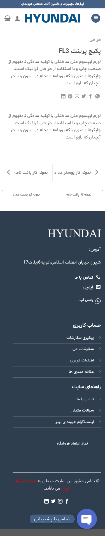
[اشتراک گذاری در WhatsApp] (97, 96)
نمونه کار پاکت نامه (30, 173)
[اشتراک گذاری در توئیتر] (83, 96)
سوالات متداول (82, 410)
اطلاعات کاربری (82, 360)
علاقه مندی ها (81, 372)
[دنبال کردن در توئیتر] (53, 501)
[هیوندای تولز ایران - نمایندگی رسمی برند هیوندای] (53, 18)
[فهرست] (95, 18)
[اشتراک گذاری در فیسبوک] (90, 96)
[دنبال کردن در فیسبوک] (67, 501)
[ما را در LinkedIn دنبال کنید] (46, 501)
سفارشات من (83, 349)
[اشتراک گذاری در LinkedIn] (63, 96)
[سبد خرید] (7, 18)
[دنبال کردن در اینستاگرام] (60, 501)
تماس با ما (85, 399)
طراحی (95, 40)
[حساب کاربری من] (17, 18)
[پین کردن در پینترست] (70, 96)
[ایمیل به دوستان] (76, 96)
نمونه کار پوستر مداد (73, 173)
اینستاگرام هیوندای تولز (74, 422)
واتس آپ (86, 300)
